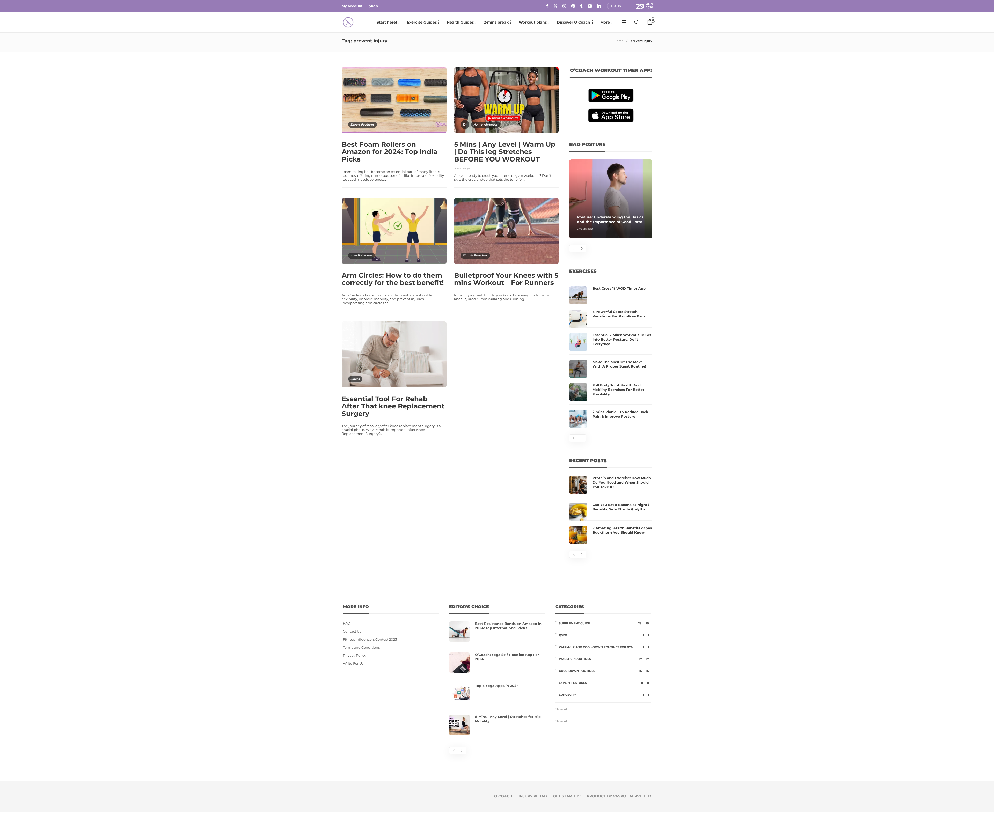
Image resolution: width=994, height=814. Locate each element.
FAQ (346, 623)
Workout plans (533, 22)
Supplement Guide (604, 623)
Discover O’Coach (573, 22)
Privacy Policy (354, 655)
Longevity (604, 694)
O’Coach (503, 796)
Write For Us (353, 663)
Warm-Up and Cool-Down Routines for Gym (604, 647)
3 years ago (462, 168)
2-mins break (496, 22)
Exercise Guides (422, 22)
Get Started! (567, 796)
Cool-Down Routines (604, 671)
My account (352, 6)
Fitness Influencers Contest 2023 (370, 639)
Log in (616, 6)
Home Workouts (485, 124)
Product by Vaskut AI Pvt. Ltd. (619, 796)
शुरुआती (604, 635)
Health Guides (460, 22)
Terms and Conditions (361, 647)
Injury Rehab (532, 796)
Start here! (387, 22)
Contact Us (352, 631)
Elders (355, 379)
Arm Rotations (361, 255)
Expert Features (362, 124)
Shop (373, 6)
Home (618, 41)
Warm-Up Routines (604, 659)
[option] (610, 198)
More (605, 22)
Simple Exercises (475, 255)
